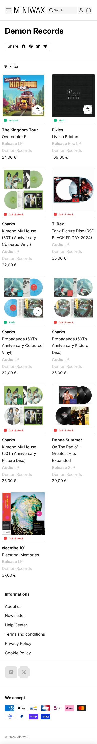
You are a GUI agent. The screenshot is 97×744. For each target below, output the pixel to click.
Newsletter (15, 615)
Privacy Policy (18, 643)
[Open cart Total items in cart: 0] (88, 10)
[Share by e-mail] (45, 46)
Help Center (16, 624)
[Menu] (8, 10)
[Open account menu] (81, 10)
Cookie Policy (18, 652)
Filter (14, 66)
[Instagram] (11, 672)
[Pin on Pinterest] (31, 46)
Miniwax (22, 737)
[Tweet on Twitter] (38, 46)
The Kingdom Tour (20, 129)
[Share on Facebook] (23, 46)
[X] (24, 672)
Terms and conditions (25, 634)
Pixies (57, 129)
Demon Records (17, 150)
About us (13, 606)
